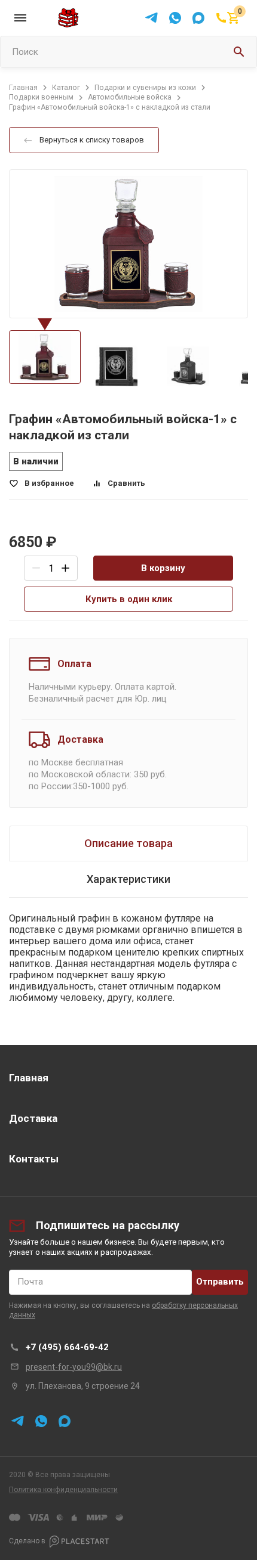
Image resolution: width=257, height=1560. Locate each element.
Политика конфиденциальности (63, 1489)
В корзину (163, 568)
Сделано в (27, 1541)
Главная (28, 1078)
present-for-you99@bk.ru (74, 1367)
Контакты (34, 1159)
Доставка (33, 1118)
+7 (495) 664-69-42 (67, 1347)
